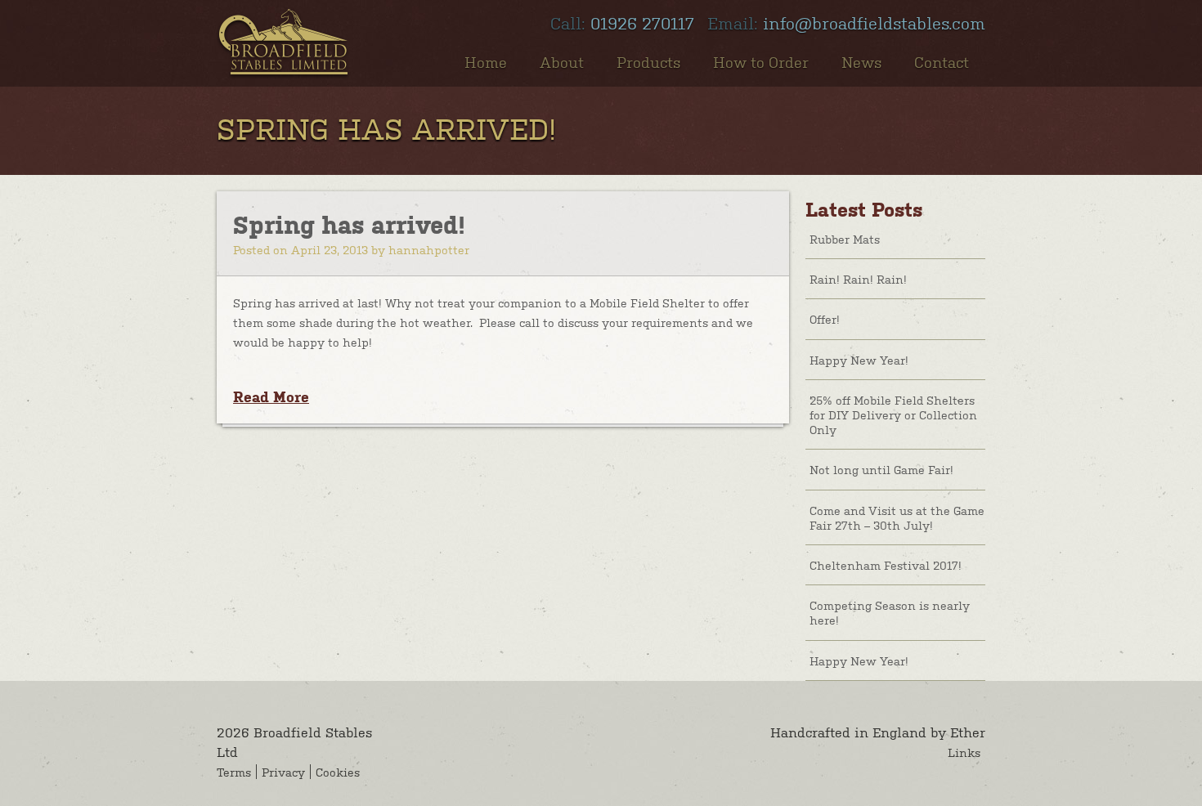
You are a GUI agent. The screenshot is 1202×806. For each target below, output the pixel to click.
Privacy (283, 771)
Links (964, 752)
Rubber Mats (845, 238)
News (861, 61)
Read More (271, 396)
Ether (967, 731)
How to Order (761, 61)
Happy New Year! (859, 359)
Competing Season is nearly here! (890, 612)
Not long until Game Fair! (881, 469)
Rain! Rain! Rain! (858, 278)
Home (485, 61)
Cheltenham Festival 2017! (886, 564)
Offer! (825, 318)
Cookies (338, 771)
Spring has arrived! (349, 225)
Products (648, 61)
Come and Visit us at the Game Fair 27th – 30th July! (897, 517)
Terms (234, 771)
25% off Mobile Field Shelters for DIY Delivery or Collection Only (893, 414)
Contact (941, 61)
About (562, 61)
